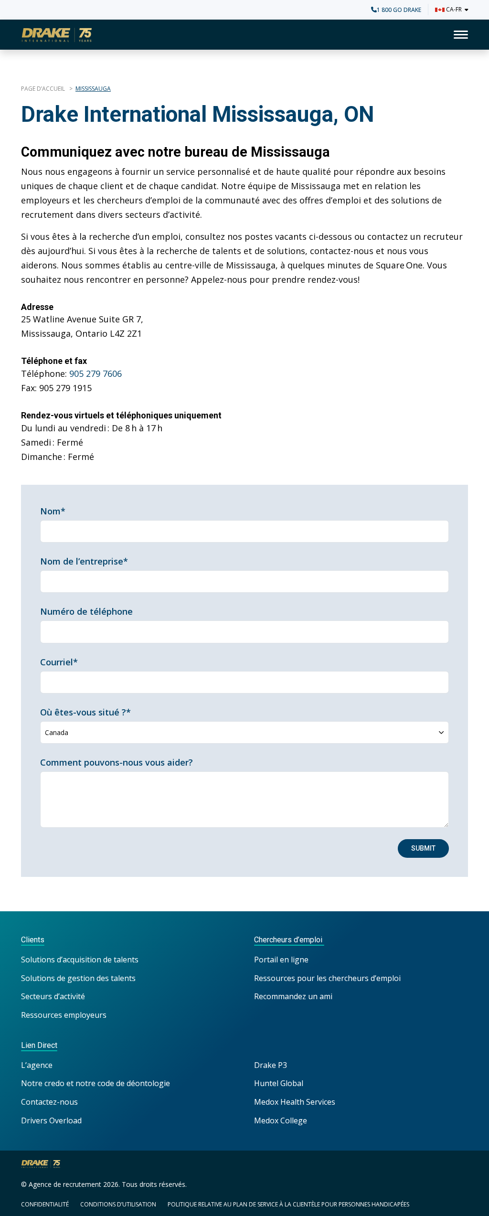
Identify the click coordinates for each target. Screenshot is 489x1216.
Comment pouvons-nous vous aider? (116, 762)
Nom (52, 511)
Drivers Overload (51, 1120)
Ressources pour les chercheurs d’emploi (327, 978)
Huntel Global (278, 1083)
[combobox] (244, 732)
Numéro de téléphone (86, 611)
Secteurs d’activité (53, 996)
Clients (32, 939)
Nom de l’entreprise (84, 561)
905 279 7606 (95, 373)
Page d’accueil (43, 89)
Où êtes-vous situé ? (85, 712)
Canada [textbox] (56, 732)
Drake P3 (270, 1065)
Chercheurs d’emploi (289, 939)
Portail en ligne (281, 959)
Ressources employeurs (63, 1015)
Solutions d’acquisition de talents (80, 959)
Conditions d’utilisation (118, 1204)
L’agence (37, 1065)
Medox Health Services (294, 1102)
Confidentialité (45, 1204)
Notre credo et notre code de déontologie (96, 1083)
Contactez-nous (49, 1102)
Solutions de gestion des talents (78, 978)
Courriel (59, 662)
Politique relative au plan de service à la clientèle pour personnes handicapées (288, 1204)
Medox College (280, 1120)
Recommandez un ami (293, 996)
